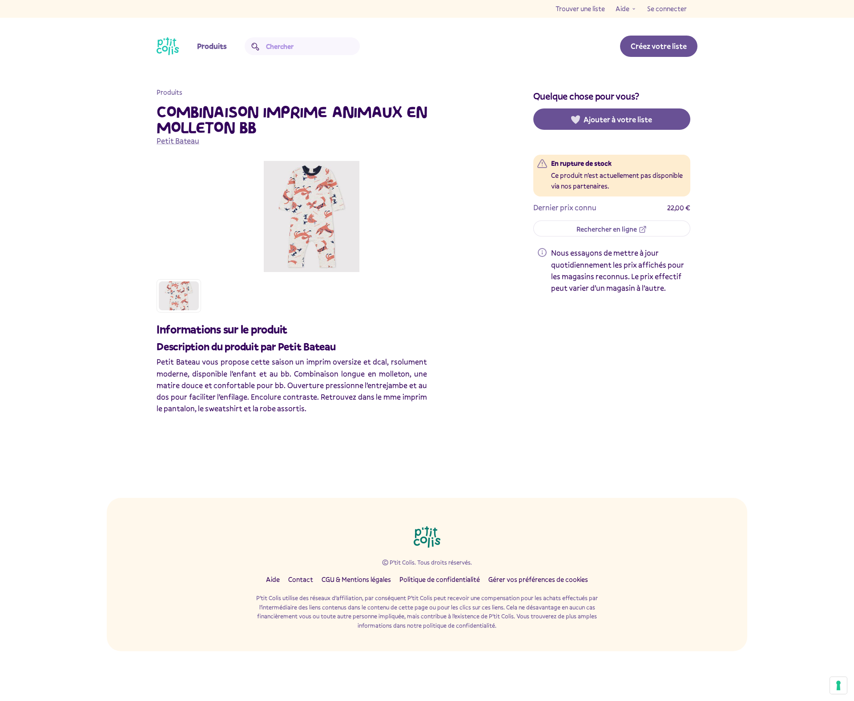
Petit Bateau (178, 141)
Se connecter (667, 8)
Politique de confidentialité (439, 579)
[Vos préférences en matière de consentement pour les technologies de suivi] (838, 685)
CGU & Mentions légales (356, 579)
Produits (212, 46)
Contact (300, 579)
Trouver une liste (580, 8)
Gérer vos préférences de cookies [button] (538, 579)
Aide (622, 8)
